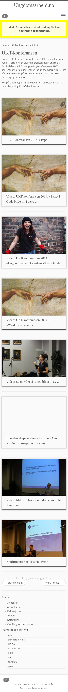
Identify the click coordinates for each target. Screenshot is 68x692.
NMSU (11, 666)
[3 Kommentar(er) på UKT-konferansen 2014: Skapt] (64, 106)
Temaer (11, 615)
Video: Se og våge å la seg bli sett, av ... (33, 381)
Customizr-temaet (39, 688)
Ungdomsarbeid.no (34, 5)
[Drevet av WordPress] (52, 683)
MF (9, 657)
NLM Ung (12, 661)
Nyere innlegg (54, 582)
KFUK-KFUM (14, 648)
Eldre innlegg (14, 582)
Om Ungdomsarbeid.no (20, 624)
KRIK (10, 653)
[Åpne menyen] (63, 14)
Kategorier (13, 619)
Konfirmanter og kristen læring (27, 561)
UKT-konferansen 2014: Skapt (26, 140)
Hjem (4, 45)
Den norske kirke (16, 639)
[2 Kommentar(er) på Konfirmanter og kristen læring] (64, 528)
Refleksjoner (14, 611)
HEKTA (11, 644)
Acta (10, 635)
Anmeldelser (14, 607)
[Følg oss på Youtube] (5, 16)
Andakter (12, 602)
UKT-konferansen (19, 45)
